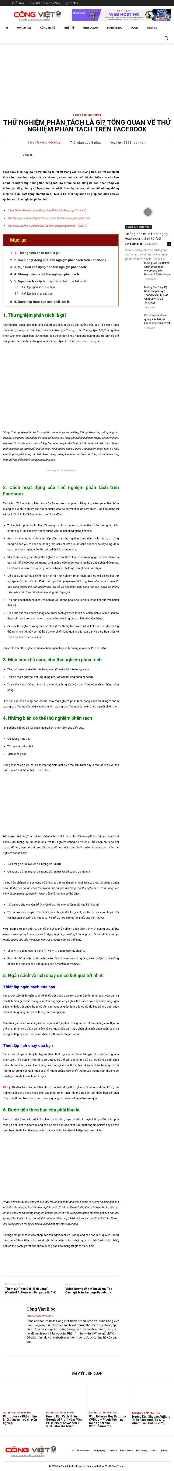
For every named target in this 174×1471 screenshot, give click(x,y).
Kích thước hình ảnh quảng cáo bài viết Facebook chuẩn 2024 (157, 319)
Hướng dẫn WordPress (138, 226)
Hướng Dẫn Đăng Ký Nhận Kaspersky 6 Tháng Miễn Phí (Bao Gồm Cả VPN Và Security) (156, 295)
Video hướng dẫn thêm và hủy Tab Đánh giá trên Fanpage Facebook (88, 1290)
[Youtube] (163, 3)
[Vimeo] (157, 3)
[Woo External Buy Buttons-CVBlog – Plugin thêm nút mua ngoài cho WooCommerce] (108, 1395)
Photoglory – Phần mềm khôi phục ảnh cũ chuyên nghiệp (20, 1420)
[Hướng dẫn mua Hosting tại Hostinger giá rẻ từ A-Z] (148, 212)
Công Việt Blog (50, 142)
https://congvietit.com (40, 1315)
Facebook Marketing (87, 114)
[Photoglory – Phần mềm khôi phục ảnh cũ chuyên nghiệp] (22, 1395)
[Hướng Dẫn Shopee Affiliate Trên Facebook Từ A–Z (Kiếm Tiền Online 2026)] (151, 1395)
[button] (166, 38)
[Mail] (35, 1348)
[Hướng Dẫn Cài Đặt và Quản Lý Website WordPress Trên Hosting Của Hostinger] (133, 266)
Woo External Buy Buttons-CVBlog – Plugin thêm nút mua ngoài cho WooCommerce (107, 1421)
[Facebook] (139, 3)
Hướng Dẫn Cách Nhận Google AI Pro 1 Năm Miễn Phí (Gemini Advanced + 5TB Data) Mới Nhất (64, 1421)
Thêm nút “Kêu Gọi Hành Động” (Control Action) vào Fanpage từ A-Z (30, 1290)
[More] (146, 155)
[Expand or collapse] (113, 240)
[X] (151, 3)
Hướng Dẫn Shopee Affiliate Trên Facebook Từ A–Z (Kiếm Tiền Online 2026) (151, 1420)
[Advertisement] (87, 74)
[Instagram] (145, 3)
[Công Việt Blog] (13, 1328)
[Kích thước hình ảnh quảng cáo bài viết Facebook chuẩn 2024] (133, 319)
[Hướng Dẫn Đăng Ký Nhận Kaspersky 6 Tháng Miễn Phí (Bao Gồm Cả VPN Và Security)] (133, 291)
